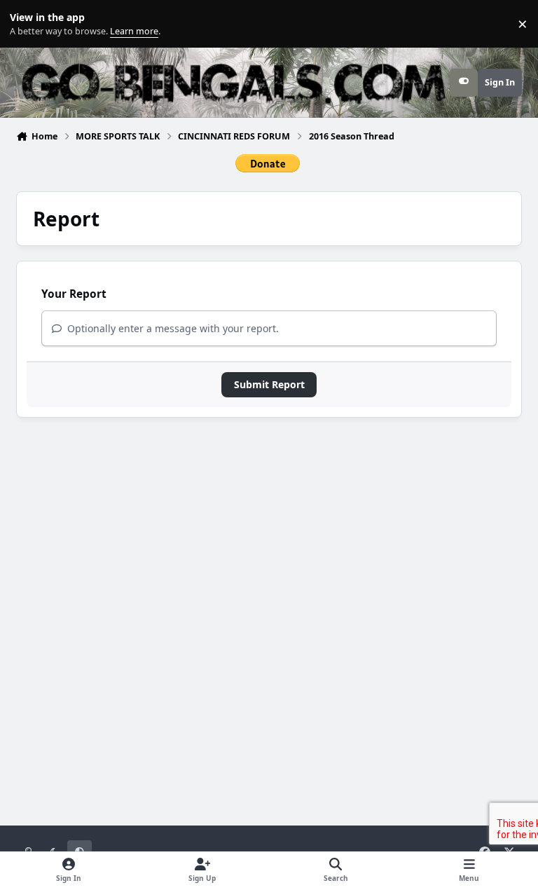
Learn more (27, 24)
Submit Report (269, 384)
